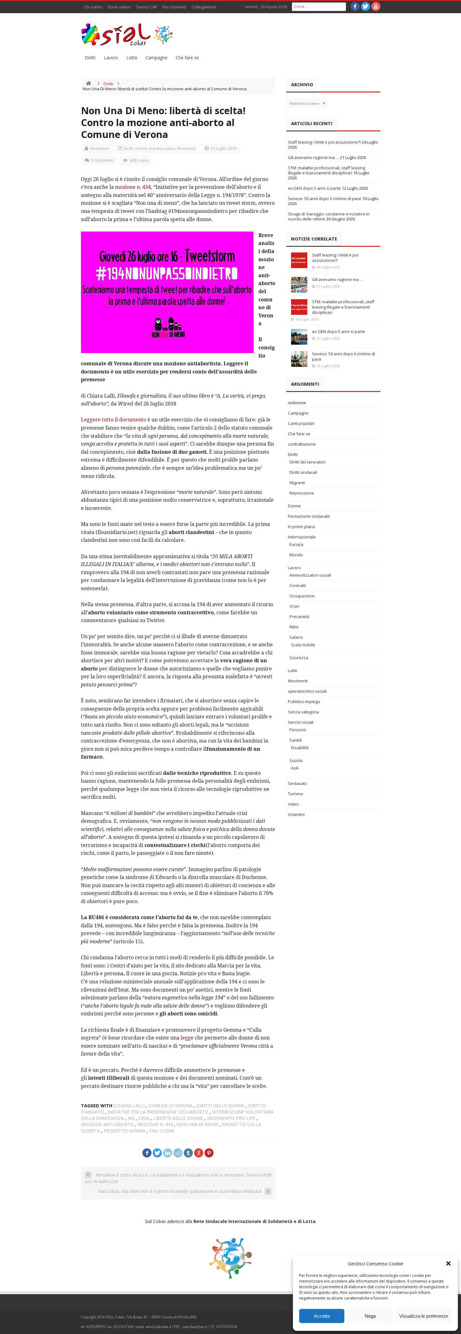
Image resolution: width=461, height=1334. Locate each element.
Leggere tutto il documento (113, 419)
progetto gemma (125, 1131)
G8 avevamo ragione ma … (313, 157)
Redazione (99, 148)
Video (293, 804)
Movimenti (186, 148)
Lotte (131, 58)
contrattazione (302, 444)
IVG (131, 1118)
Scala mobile (303, 645)
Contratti (297, 585)
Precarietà (299, 616)
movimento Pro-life (231, 1118)
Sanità (295, 740)
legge (187, 1037)
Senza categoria (303, 712)
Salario (296, 637)
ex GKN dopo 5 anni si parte (314, 188)
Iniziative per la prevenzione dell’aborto (158, 1112)
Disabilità (300, 747)
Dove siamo (119, 7)
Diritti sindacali (303, 472)
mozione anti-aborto (107, 1124)
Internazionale (302, 537)
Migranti (297, 482)
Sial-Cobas (162, 1131)
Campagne (156, 58)
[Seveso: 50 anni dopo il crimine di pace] (299, 359)
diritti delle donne (220, 1106)
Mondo (296, 555)
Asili (295, 768)
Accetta (322, 1316)
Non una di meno (197, 1124)
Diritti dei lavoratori (307, 462)
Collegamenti (204, 7)
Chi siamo (93, 7)
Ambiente (297, 402)
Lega (143, 1118)
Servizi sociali (301, 722)
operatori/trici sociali (307, 691)
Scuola (295, 760)
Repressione (301, 493)
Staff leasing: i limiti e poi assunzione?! (324, 142)
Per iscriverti (174, 7)
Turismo (295, 794)
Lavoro (111, 58)
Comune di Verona (170, 1106)
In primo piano (162, 148)
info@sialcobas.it (158, 1327)
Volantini (296, 814)
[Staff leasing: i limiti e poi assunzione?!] (299, 260)
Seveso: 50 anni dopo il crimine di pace (324, 198)
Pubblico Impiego (304, 701)
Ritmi (294, 627)
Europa (296, 544)
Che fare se (187, 58)
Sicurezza (298, 657)
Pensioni (297, 730)
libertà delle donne (178, 1118)
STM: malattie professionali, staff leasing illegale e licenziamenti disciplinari (326, 170)
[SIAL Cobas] (128, 34)
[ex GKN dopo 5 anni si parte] (299, 337)
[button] (448, 1263)
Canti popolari (301, 423)
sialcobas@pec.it (195, 1327)
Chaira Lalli (130, 1106)
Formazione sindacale (309, 516)
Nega (370, 1316)
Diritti (90, 58)
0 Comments (102, 160)
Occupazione (302, 596)
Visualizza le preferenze (423, 1316)
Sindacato (297, 783)
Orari (294, 606)
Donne (141, 148)
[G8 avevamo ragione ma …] (299, 285)
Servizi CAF (146, 7)
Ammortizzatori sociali (310, 575)
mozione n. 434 (133, 186)
